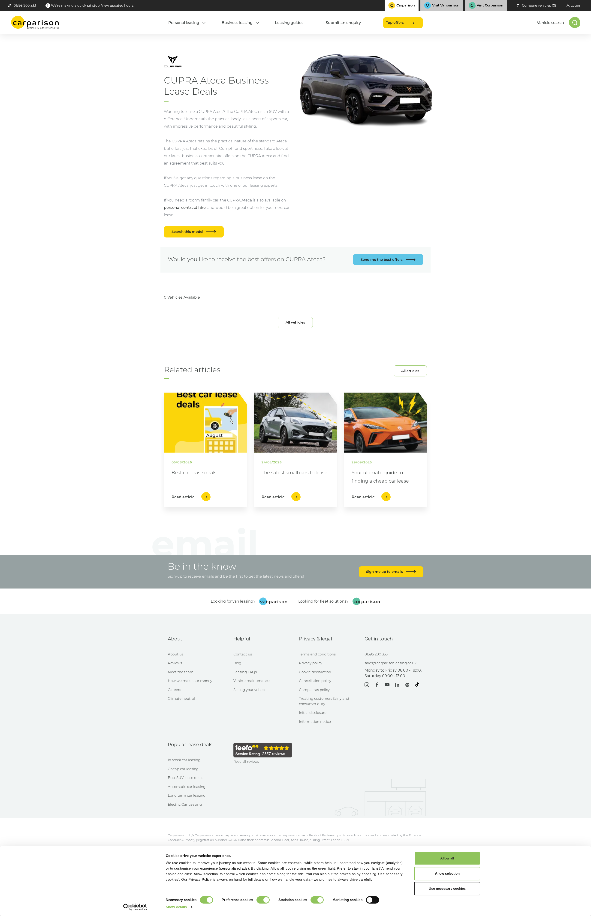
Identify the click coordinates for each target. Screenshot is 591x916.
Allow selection (447, 873)
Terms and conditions (317, 654)
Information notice (315, 721)
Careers (174, 690)
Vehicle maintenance (251, 681)
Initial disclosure (312, 712)
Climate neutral (181, 698)
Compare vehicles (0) (539, 5)
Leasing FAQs (245, 672)
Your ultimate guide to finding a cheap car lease (380, 477)
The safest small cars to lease (294, 472)
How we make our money (190, 681)
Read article (184, 497)
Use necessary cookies (447, 888)
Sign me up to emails (385, 571)
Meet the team (180, 672)
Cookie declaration (315, 672)
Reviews (175, 663)
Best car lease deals (194, 472)
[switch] (263, 900)
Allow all (447, 858)
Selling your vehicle (249, 690)
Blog (237, 663)
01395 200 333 (25, 5)
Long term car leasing (186, 795)
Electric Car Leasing (185, 804)
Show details (176, 907)
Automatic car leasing (186, 786)
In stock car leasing (184, 760)
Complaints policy (314, 690)
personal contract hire (185, 207)
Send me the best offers (382, 259)
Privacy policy (310, 663)
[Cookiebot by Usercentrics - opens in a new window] (135, 907)
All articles (410, 371)
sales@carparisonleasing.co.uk (390, 663)
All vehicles (295, 322)
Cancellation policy (315, 681)
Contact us (242, 654)
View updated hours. (117, 5)
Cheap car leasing (183, 769)
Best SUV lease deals (185, 777)
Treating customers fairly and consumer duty (324, 701)
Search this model (188, 231)
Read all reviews (246, 762)
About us (175, 654)
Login (575, 5)
